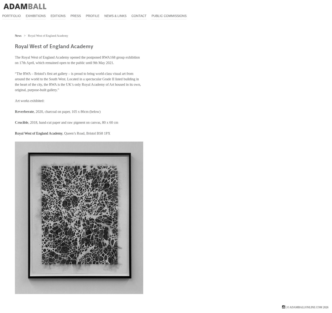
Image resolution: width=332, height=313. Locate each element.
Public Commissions (169, 16)
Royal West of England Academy (38, 133)
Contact (139, 16)
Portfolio (11, 16)
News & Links (115, 16)
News (18, 35)
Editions (58, 16)
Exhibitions (36, 16)
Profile (92, 16)
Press (75, 16)
